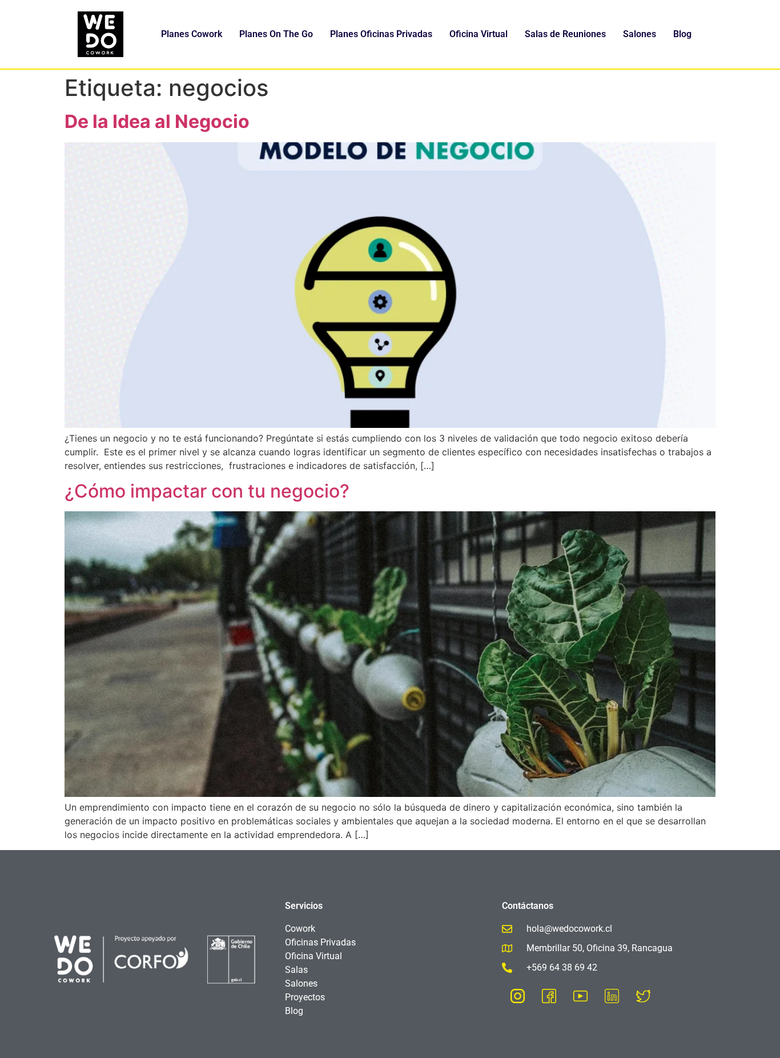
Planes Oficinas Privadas (381, 34)
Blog (682, 34)
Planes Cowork (191, 34)
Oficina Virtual (478, 34)
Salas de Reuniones (565, 34)
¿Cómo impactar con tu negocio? (207, 491)
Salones (639, 34)
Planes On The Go (276, 34)
